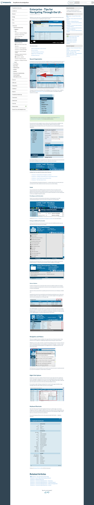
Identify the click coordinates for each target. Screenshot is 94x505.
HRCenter (14, 82)
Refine (77, 2)
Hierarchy (17, 46)
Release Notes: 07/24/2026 (72, 39)
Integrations (14, 85)
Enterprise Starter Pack (18, 27)
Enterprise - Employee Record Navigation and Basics (41, 174)
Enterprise (15, 25)
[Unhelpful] (48, 492)
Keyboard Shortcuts (18, 42)
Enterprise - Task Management (20, 47)
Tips (15, 31)
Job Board (14, 88)
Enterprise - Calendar (20, 56)
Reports (14, 91)
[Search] (92, 2)
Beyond (13, 13)
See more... (68, 43)
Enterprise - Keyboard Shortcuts (37, 479)
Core (13, 22)
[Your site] (6, 1)
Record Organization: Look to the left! (39, 48)
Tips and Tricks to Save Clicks (21, 44)
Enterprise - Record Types (19, 34)
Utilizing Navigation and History (38, 51)
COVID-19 (14, 10)
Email (16, 62)
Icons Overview (35, 50)
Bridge (13, 16)
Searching (18, 38)
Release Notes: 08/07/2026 (72, 37)
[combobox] (85, 2)
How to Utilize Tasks (18, 36)
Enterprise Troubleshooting (18, 73)
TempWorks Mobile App (17, 94)
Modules (15, 71)
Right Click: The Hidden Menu (37, 53)
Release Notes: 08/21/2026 (73, 36)
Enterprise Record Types (40, 91)
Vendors (15, 69)
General (14, 79)
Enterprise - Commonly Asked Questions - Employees (41, 480)
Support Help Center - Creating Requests (74, 53)
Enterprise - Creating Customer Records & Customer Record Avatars (44, 176)
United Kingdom (16, 74)
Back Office (15, 65)
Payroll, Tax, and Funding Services (19, 109)
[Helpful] (45, 492)
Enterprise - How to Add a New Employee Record (40, 478)
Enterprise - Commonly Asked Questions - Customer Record (42, 482)
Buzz (13, 19)
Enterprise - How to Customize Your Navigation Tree (20, 55)
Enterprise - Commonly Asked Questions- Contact (40, 485)
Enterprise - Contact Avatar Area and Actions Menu (41, 178)
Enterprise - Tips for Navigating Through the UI (20, 40)
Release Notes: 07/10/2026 (72, 40)
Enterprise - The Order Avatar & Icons (39, 179)
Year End (14, 103)
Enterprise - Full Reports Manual (21, 60)
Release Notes (19, 106)
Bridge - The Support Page (71, 51)
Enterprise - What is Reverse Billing (73, 50)
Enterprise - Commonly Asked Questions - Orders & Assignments (44, 483)
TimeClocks (14, 97)
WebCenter (14, 100)
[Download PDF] (61, 12)
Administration (16, 67)
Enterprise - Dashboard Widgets (21, 32)
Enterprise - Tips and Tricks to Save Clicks (40, 476)
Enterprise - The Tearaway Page (21, 49)
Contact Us (71, 2)
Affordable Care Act (17, 76)
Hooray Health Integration (71, 41)
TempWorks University (17, 7)
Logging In (16, 29)
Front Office (15, 64)
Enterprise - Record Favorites (20, 58)
